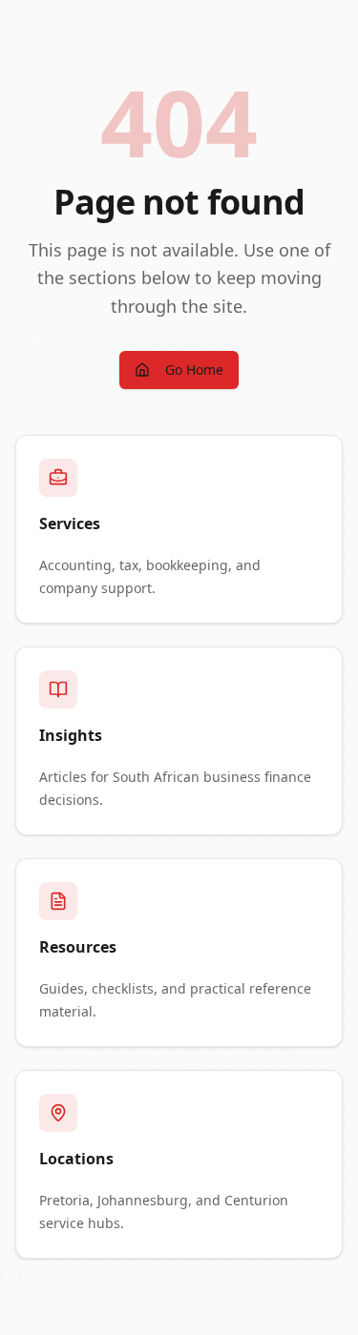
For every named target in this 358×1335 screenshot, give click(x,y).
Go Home (194, 369)
